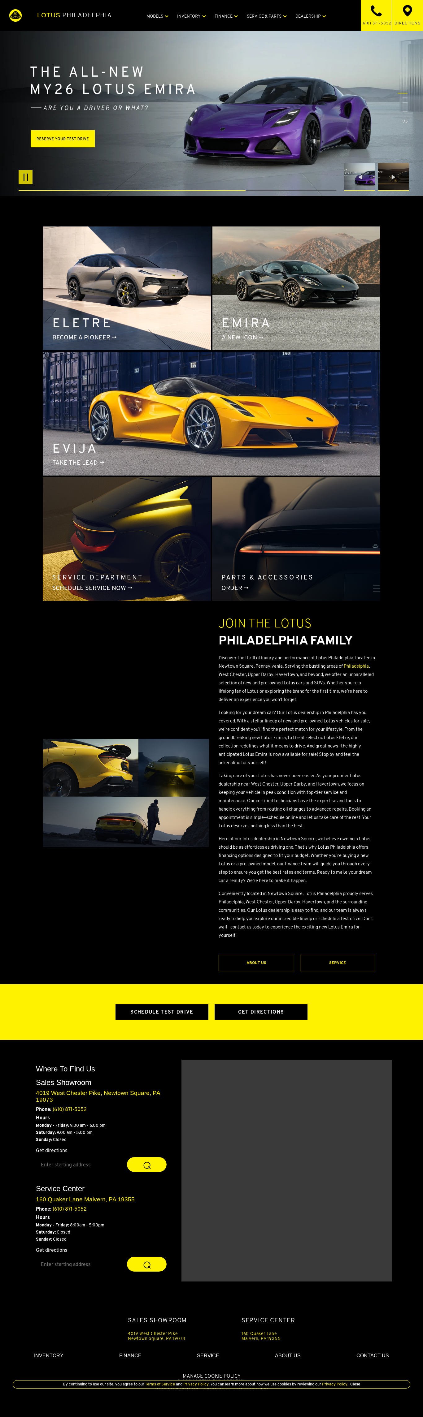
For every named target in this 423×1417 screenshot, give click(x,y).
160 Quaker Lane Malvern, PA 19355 (261, 1336)
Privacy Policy (195, 1384)
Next (393, 177)
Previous (361, 177)
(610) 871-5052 (70, 1109)
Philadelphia (74, 15)
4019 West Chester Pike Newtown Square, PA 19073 (156, 1336)
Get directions (52, 1150)
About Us (256, 962)
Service (337, 962)
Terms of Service (160, 1384)
